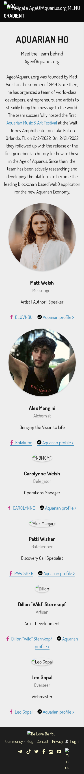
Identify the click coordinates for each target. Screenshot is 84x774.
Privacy (57, 741)
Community (14, 741)
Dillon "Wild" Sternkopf (31, 639)
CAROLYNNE (23, 508)
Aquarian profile (57, 317)
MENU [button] (73, 8)
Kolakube (23, 442)
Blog (29, 741)
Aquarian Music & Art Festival (31, 123)
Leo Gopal (23, 712)
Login (74, 741)
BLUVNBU (23, 317)
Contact (42, 741)
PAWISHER (23, 573)
